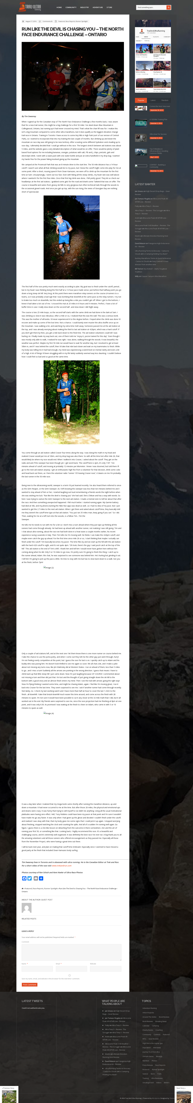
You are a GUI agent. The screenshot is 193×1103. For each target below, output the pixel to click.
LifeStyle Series (148, 1056)
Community (71, 7)
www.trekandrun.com (61, 865)
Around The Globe (149, 1017)
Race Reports (70, 21)
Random (165, 100)
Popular (141, 100)
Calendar (146, 1026)
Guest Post (47, 899)
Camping (155, 1026)
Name (25, 964)
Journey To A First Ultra (151, 1052)
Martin (137, 236)
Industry (84, 7)
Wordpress (156, 1098)
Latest (153, 100)
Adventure (98, 7)
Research (146, 1069)
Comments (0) (47, 21)
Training (146, 1078)
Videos (158, 1083)
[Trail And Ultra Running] (29, 7)
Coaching (159, 1030)
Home (59, 7)
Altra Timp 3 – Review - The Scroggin (149, 210)
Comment (25, 942)
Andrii (137, 218)
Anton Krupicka (148, 1013)
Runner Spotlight (82, 21)
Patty (137, 206)
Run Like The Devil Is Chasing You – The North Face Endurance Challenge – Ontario (72, 31)
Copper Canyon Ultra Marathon (154, 276)
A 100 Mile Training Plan (158, 119)
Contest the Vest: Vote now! (160, 106)
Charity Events (148, 1030)
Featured (61, 21)
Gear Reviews (154, 1039)
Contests (157, 1034)
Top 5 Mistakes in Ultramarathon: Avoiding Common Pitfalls (159, 151)
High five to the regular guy (153, 1043)
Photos (154, 1061)
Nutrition (146, 1061)
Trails (159, 1074)
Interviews (157, 1048)
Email (59, 964)
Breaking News (160, 1021)
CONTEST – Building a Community (158, 166)
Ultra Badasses (157, 1078)
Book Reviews (164, 1017)
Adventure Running (150, 1008)
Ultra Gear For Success (158, 134)
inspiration (147, 1048)
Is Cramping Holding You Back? (155, 254)
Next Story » (181, 1088)
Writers (166, 1083)
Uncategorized (148, 1083)
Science (145, 1074)
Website (93, 964)
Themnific (173, 1098)
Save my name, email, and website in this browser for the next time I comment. (51, 979)
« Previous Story (8, 1088)
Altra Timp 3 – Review (150, 206)
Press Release (148, 1065)
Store (109, 7)
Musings (159, 1056)
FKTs (144, 1039)
